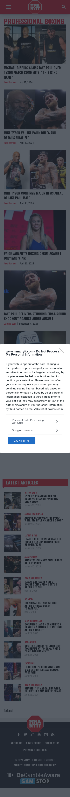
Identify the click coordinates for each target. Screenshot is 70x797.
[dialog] (35, 398)
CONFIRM (21, 440)
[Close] (62, 351)
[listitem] (35, 421)
